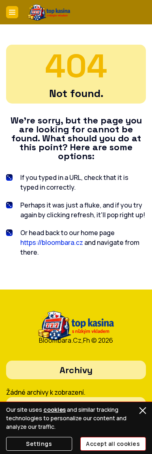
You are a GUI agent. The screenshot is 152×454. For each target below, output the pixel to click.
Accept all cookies (113, 444)
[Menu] (12, 12)
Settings (39, 444)
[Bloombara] (49, 12)
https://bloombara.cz (51, 242)
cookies (54, 409)
